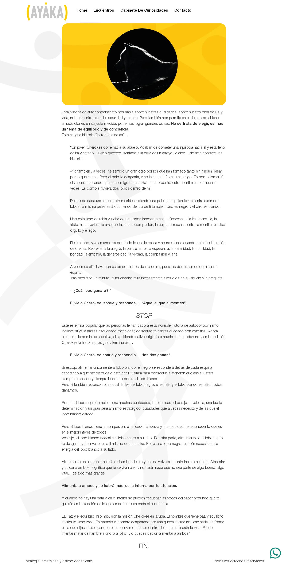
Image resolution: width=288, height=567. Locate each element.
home (82, 10)
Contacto (182, 10)
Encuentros (104, 10)
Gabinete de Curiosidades (144, 10)
